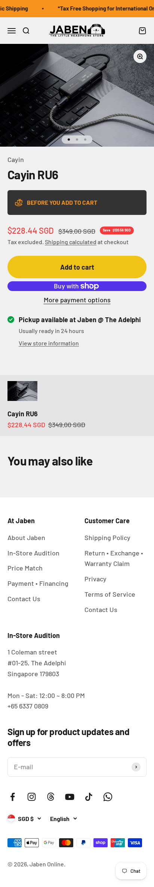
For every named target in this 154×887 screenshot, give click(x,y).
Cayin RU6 (22, 414)
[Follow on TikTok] (89, 797)
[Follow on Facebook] (12, 797)
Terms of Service (109, 594)
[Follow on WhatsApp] (108, 797)
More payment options (77, 300)
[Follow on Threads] (51, 797)
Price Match (25, 568)
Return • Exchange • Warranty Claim (113, 558)
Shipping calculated (70, 241)
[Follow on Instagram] (32, 797)
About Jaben (26, 537)
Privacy (95, 579)
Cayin (15, 159)
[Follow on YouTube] (70, 797)
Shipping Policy (107, 537)
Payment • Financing (37, 583)
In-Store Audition (33, 553)
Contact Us (23, 598)
